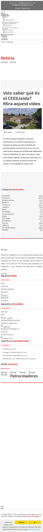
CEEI (3, 18)
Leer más (4, 273)
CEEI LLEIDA (9, 20)
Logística (22, 207)
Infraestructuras (22, 200)
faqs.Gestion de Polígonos (31, 516)
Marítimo (22, 202)
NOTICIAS (4, 62)
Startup (4, 312)
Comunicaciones (22, 214)
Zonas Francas (7, 30)
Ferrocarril (22, 204)
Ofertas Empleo (7, 289)
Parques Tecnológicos (10, 28)
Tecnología (22, 211)
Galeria (5, 297)
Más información (35, 529)
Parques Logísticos (9, 23)
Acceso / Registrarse (22, 8)
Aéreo (22, 209)
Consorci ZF (8, 338)
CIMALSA (8, 25)
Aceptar (21, 522)
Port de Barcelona (22, 227)
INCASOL (22, 229)
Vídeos (22, 216)
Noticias (4, 292)
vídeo (31, 164)
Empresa (4, 286)
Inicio (3, 283)
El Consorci (22, 198)
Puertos (22, 223)
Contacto (4, 39)
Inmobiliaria (22, 220)
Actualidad (22, 195)
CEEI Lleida (8, 132)
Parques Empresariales (10, 320)
